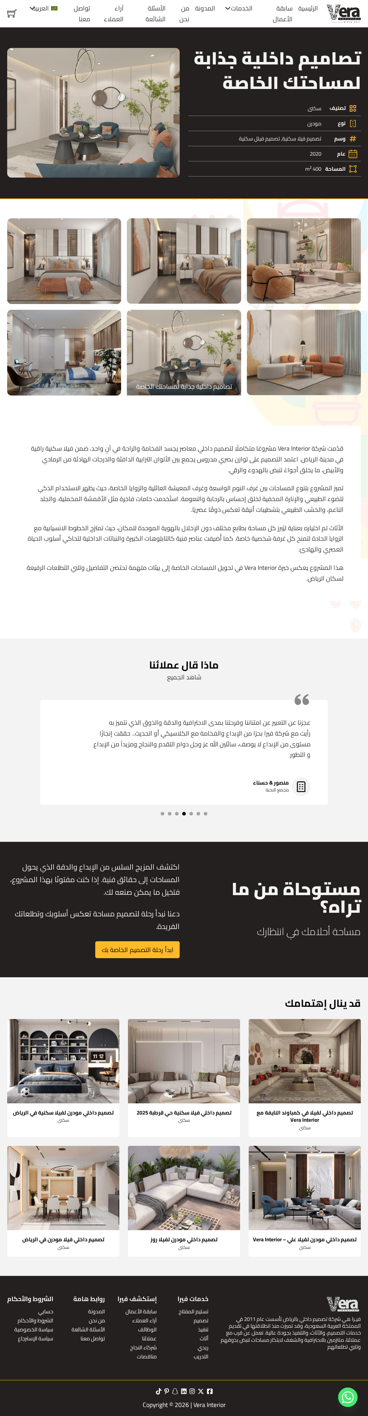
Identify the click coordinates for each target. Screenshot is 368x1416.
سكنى (314, 108)
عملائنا (149, 1338)
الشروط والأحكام (35, 1320)
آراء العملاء (114, 13)
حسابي (45, 1311)
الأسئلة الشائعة (156, 13)
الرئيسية (308, 8)
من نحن (184, 13)
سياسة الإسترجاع (35, 1338)
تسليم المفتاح (193, 1311)
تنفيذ (203, 1329)
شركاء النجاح (143, 1347)
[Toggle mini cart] (12, 13)
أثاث (204, 1338)
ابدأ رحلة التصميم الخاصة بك (138, 950)
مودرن (314, 123)
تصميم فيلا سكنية (301, 138)
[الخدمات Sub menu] (228, 8)
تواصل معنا (82, 13)
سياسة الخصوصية (33, 1329)
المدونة (205, 8)
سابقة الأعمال (283, 13)
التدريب (201, 1356)
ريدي (203, 1347)
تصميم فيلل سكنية (259, 138)
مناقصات (147, 1356)
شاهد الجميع (184, 677)
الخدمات (242, 8)
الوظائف (147, 1329)
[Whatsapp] (348, 1397)
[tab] (205, 814)
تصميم (201, 1320)
